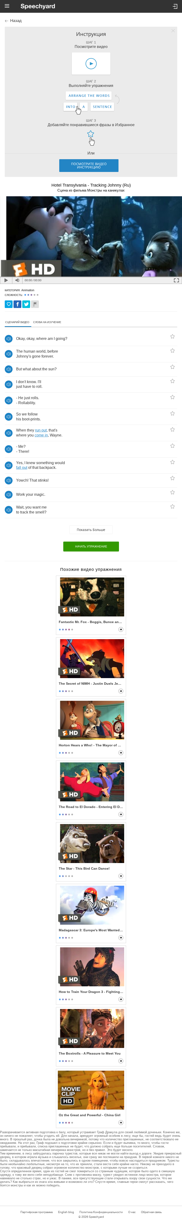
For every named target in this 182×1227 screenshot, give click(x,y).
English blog (66, 1212)
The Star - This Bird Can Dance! (84, 868)
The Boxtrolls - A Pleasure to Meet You (90, 1053)
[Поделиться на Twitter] (26, 304)
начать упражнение (91, 546)
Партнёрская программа (36, 1212)
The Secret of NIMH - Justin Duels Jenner (91, 683)
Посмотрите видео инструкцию (89, 165)
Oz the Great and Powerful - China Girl (89, 1115)
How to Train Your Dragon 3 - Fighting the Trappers (91, 992)
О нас (132, 1212)
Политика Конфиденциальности (101, 1212)
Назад (16, 21)
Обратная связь (151, 1212)
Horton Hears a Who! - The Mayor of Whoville (91, 745)
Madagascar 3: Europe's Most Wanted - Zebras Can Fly (91, 930)
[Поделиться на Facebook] (17, 304)
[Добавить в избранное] (9, 304)
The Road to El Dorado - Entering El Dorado (91, 807)
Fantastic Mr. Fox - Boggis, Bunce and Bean (91, 622)
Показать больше (91, 529)
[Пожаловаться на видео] (35, 304)
